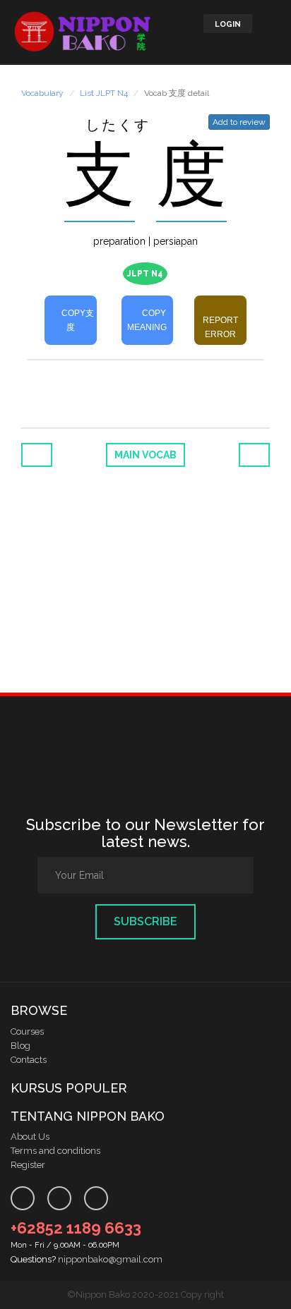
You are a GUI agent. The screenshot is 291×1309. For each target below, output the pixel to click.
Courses (27, 1031)
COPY (76, 320)
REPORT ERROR (220, 327)
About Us (30, 1136)
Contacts (29, 1059)
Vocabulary (42, 93)
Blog (20, 1045)
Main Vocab (145, 455)
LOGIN (228, 24)
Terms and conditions (55, 1150)
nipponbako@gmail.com (110, 1259)
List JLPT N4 (104, 93)
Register (28, 1164)
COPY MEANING (147, 320)
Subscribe (145, 921)
